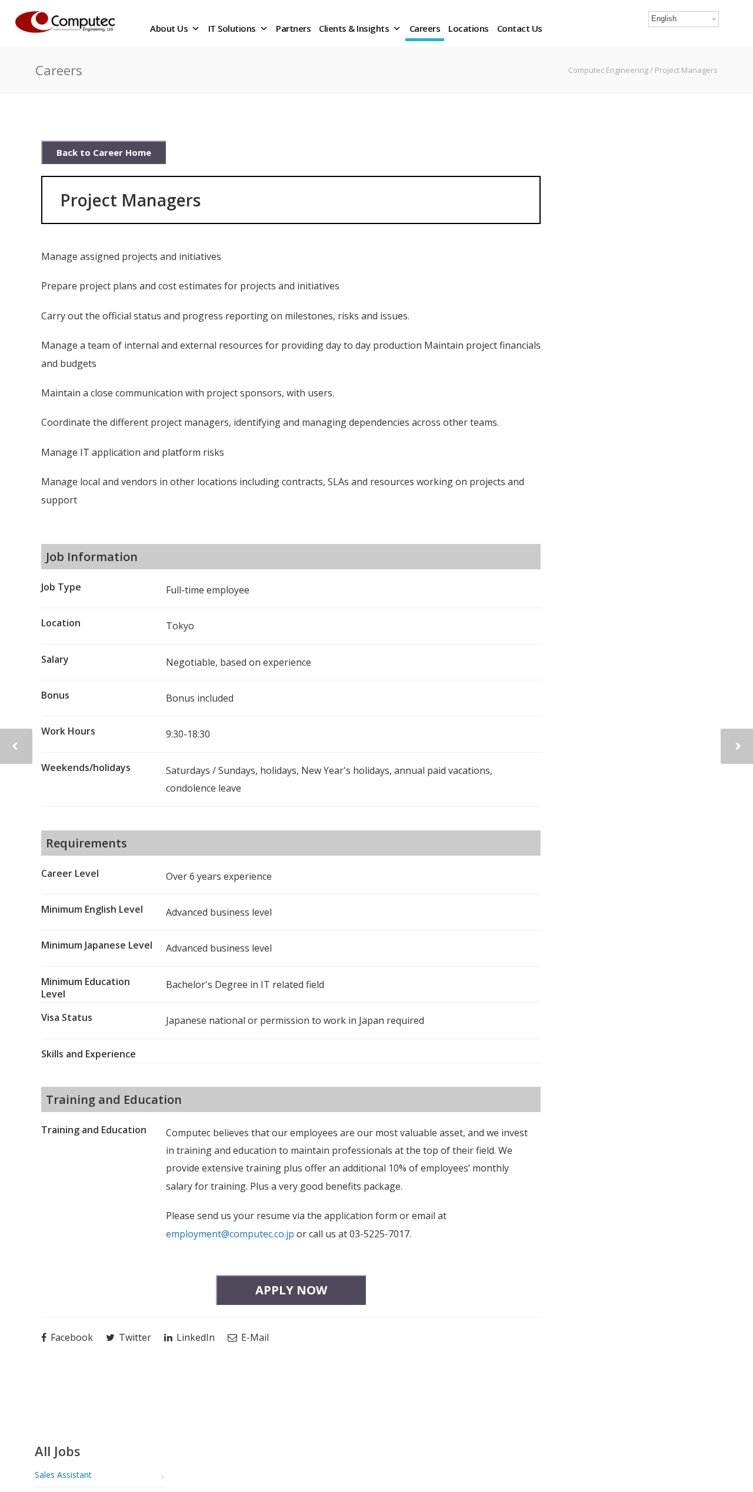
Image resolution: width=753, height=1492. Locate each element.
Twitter (133, 1337)
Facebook (70, 1337)
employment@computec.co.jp (230, 1233)
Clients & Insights (354, 28)
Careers (425, 28)
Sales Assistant (63, 1474)
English (664, 18)
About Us (169, 28)
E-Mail (254, 1337)
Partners (293, 28)
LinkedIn (194, 1337)
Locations (468, 28)
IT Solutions (232, 28)
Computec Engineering (609, 70)
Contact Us (519, 28)
